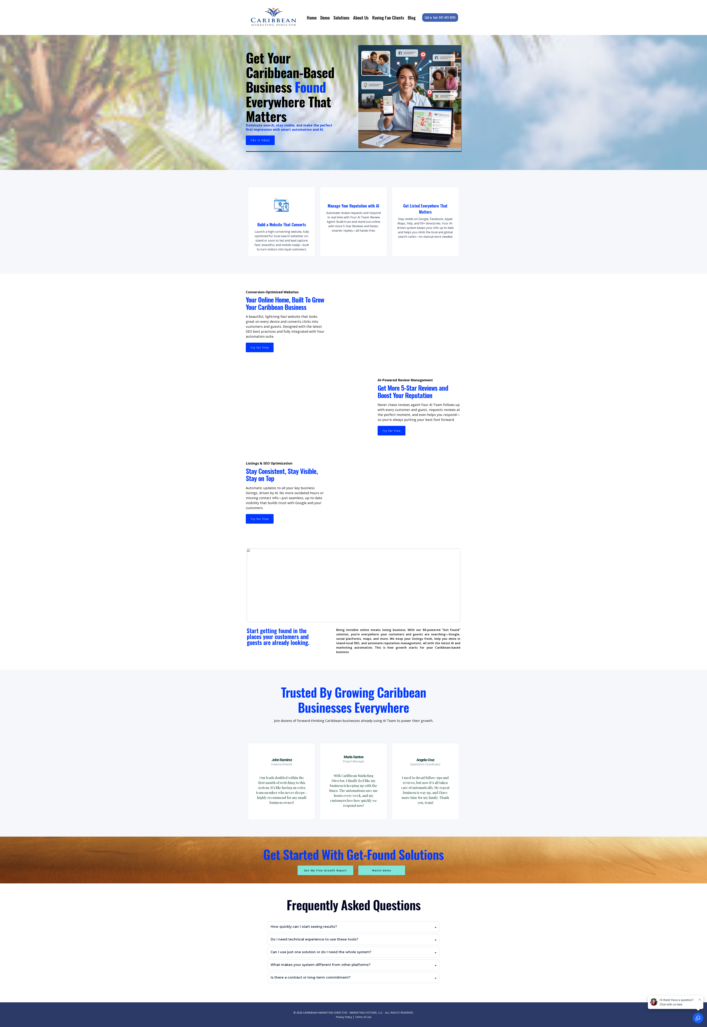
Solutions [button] (341, 17)
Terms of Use (363, 1017)
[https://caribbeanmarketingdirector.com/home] (274, 17)
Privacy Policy (344, 1017)
